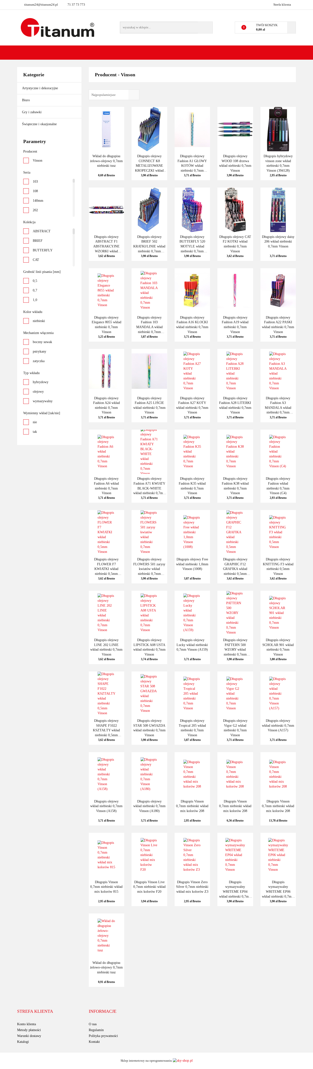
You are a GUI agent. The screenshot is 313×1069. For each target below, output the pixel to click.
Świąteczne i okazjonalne (40, 124)
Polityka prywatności (103, 1036)
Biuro (26, 100)
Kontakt (94, 1042)
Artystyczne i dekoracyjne (40, 88)
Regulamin (96, 1030)
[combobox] (114, 94)
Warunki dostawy (29, 1036)
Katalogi (23, 1042)
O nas (93, 1024)
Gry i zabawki (32, 112)
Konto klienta (26, 1024)
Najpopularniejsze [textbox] (103, 95)
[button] (35, 1012)
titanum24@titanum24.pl (41, 4)
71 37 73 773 (76, 4)
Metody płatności (29, 1030)
